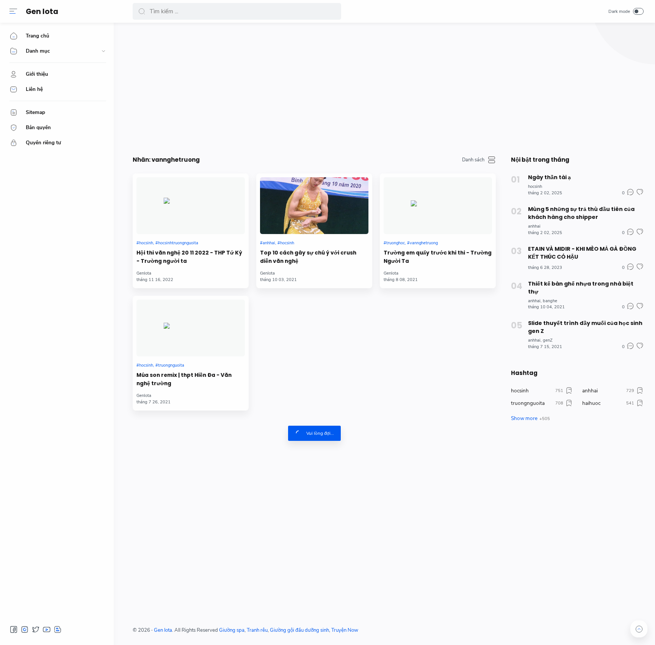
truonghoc (395, 243)
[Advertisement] (360, 87)
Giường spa (231, 630)
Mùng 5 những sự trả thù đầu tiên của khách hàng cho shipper (581, 213)
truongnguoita (171, 365)
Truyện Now (344, 630)
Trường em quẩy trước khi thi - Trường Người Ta (438, 257)
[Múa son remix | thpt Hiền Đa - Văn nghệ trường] (190, 328)
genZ (548, 340)
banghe (550, 301)
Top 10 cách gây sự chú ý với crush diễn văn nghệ (308, 257)
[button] (13, 11)
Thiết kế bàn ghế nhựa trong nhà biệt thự (580, 287)
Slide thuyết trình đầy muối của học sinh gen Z (585, 327)
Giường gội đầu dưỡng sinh (299, 630)
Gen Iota (42, 11)
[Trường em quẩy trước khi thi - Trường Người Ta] (438, 205)
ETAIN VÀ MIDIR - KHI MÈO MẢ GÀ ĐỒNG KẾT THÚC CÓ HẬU (582, 253)
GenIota (143, 273)
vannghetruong (424, 243)
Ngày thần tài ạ (549, 177)
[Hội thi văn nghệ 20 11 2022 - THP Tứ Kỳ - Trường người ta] (190, 205)
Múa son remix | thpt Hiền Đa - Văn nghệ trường (184, 379)
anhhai (269, 243)
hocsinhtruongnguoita (178, 243)
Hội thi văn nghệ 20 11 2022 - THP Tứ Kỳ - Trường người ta (189, 257)
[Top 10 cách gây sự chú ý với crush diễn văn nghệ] (314, 205)
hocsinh (146, 243)
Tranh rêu (257, 630)
